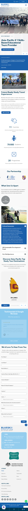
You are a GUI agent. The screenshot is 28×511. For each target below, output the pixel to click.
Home (2, 470)
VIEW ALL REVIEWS (14, 340)
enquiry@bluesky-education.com (13, 442)
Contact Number (5, 379)
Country (3, 391)
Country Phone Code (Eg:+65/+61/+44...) (10, 374)
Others (3, 408)
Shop (18, 476)
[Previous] (23, 53)
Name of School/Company (7, 385)
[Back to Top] (26, 425)
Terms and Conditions (5, 485)
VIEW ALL (5, 305)
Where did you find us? (6, 414)
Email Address (4, 368)
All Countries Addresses (6, 491)
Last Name (4, 362)
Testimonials (19, 473)
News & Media (4, 479)
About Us (3, 473)
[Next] (26, 53)
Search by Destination (8, 49)
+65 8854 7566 (9, 447)
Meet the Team (6, 112)
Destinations (4, 476)
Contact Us (19, 479)
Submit (23, 421)
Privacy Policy (4, 488)
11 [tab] (18, 305)
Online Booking (4, 494)
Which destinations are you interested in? (11, 402)
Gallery (18, 470)
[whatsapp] (26, 501)
